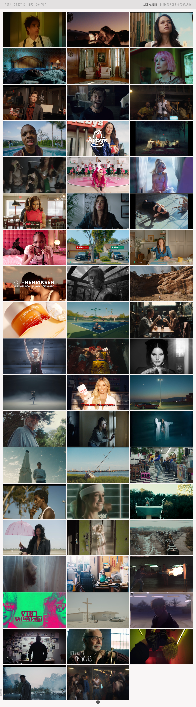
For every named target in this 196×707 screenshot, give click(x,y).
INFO (30, 4)
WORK (8, 4)
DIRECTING (20, 4)
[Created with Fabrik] (1, 692)
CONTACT (41, 4)
